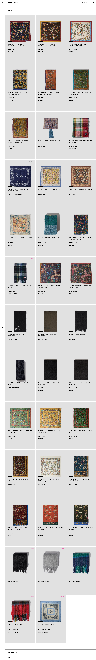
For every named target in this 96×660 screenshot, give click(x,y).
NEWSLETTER (13, 652)
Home (14, 2)
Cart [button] (93, 2)
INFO (9, 657)
